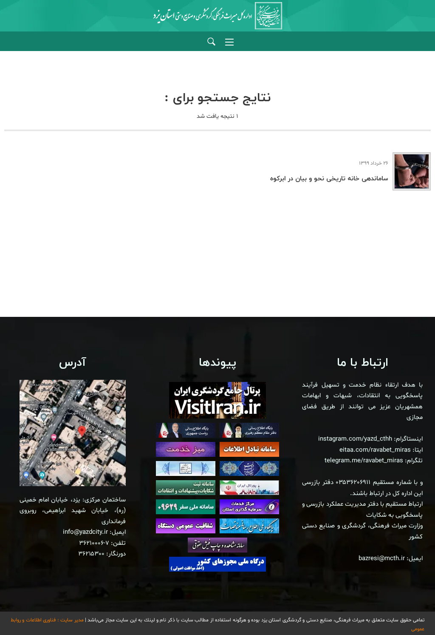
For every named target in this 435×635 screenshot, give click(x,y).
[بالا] (405, 609)
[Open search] (211, 42)
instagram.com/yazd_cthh (355, 439)
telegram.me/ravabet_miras (364, 460)
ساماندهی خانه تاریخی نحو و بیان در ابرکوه (329, 178)
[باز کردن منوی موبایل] (229, 42)
